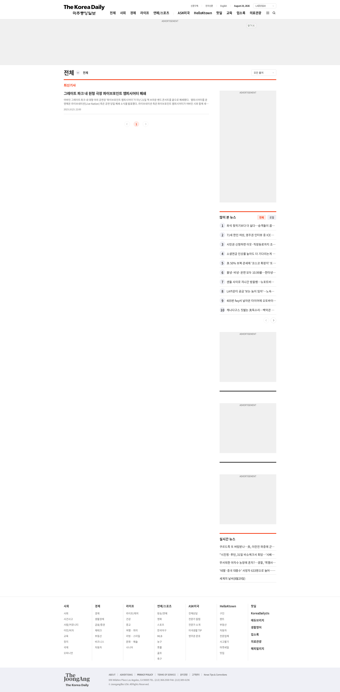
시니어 (129, 647)
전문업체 (224, 636)
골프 (159, 653)
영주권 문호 (195, 636)
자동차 (98, 647)
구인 (222, 613)
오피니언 (68, 653)
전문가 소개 (195, 624)
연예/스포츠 (161, 12)
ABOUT (112, 674)
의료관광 (255, 12)
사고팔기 (224, 641)
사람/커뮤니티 (71, 624)
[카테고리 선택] (78, 72)
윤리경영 (184, 674)
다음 (273, 320)
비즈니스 (99, 641)
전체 (113, 12)
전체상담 (193, 613)
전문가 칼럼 (195, 619)
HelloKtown (203, 12)
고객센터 (195, 674)
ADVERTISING (126, 674)
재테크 (98, 630)
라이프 (144, 12)
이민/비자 (69, 630)
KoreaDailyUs (260, 613)
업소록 (241, 12)
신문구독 (194, 5)
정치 (66, 641)
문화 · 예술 (132, 641)
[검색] (274, 13)
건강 (128, 619)
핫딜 (219, 12)
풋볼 (159, 647)
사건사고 (68, 619)
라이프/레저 (132, 613)
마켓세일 (224, 647)
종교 (128, 624)
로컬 (272, 217)
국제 (66, 647)
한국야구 (161, 630)
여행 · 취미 (132, 630)
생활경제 (99, 619)
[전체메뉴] (268, 13)
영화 (159, 619)
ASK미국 (184, 12)
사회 (123, 12)
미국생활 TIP (195, 630)
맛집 (222, 653)
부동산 (98, 636)
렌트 (222, 619)
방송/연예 (162, 613)
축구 (159, 658)
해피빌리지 (257, 648)
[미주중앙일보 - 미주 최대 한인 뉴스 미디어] (84, 10)
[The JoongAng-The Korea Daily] (77, 680)
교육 (229, 12)
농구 (159, 641)
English (223, 5)
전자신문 (209, 5)
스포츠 (160, 624)
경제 (133, 12)
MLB (159, 636)
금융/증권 (100, 624)
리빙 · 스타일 (133, 636)
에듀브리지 (257, 620)
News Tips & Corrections (215, 674)
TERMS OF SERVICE (166, 674)
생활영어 (256, 627)
